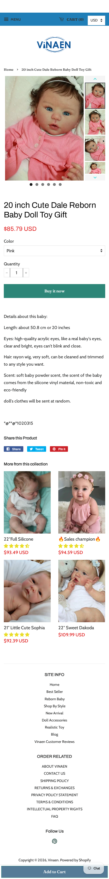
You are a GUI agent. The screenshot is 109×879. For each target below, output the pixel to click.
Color (9, 241)
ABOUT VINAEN (54, 766)
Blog (54, 734)
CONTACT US (54, 773)
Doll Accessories (54, 720)
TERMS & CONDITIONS (54, 802)
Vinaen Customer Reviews (54, 741)
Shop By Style (54, 706)
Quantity (12, 263)
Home (8, 69)
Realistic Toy (54, 727)
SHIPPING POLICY (54, 780)
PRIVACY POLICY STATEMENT (54, 795)
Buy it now (54, 290)
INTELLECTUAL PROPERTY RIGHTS (54, 809)
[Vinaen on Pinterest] (54, 842)
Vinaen (53, 860)
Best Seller (54, 691)
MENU (15, 19)
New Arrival (54, 713)
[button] (17, 545)
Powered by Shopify (75, 860)
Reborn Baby (55, 699)
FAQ (54, 816)
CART (74, 19)
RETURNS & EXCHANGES (54, 788)
